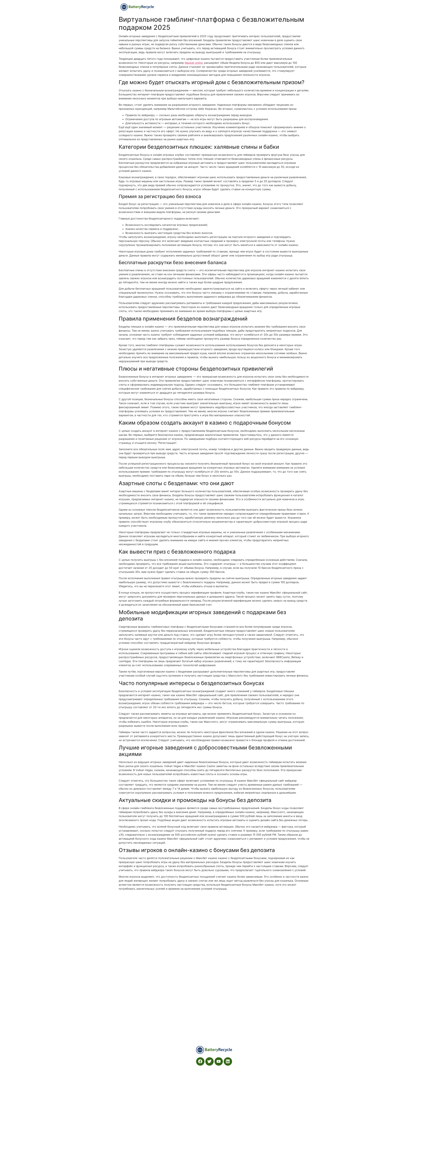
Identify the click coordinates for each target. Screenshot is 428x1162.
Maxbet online (194, 62)
